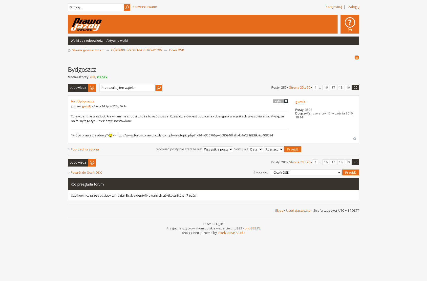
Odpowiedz (76, 86)
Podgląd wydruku (356, 57)
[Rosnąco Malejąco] (283, 149)
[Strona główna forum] (86, 24)
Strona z (299, 87)
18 (340, 87)
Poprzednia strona (85, 149)
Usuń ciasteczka (298, 210)
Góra (354, 138)
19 (348, 87)
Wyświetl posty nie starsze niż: (179, 149)
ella (92, 77)
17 (333, 87)
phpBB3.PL (252, 228)
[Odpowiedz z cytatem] (280, 101)
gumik (86, 106)
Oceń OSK (176, 50)
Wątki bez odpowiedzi (87, 40)
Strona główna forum (88, 50)
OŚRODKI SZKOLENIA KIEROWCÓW (136, 50)
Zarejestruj (333, 6)
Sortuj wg (241, 149)
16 (326, 87)
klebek (102, 77)
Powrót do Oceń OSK (86, 172)
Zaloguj (353, 6)
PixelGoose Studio (231, 232)
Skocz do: (261, 172)
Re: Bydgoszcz (82, 101)
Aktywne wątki (117, 40)
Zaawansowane (144, 6)
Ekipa (279, 210)
